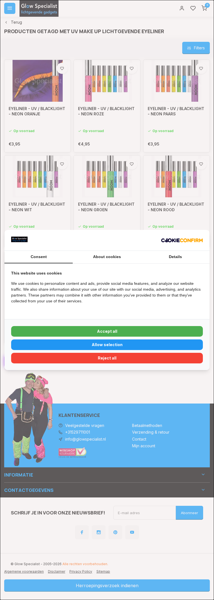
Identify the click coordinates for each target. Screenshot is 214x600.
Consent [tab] (39, 256)
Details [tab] (175, 256)
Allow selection (107, 344)
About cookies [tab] (107, 256)
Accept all (107, 331)
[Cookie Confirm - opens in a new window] (182, 240)
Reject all (107, 358)
